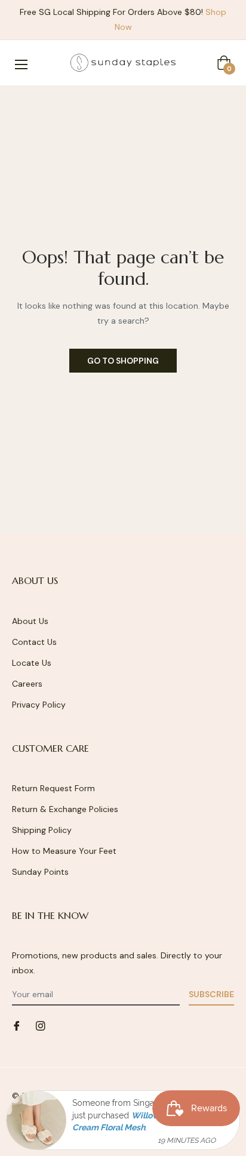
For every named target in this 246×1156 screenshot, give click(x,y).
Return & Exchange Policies (65, 809)
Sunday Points (40, 871)
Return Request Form (53, 788)
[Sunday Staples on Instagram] (40, 1024)
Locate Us (31, 662)
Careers (27, 683)
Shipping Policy (42, 830)
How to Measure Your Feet (64, 851)
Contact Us (34, 642)
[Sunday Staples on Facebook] (16, 1024)
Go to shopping (123, 360)
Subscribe (211, 994)
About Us (30, 621)
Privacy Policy (39, 704)
